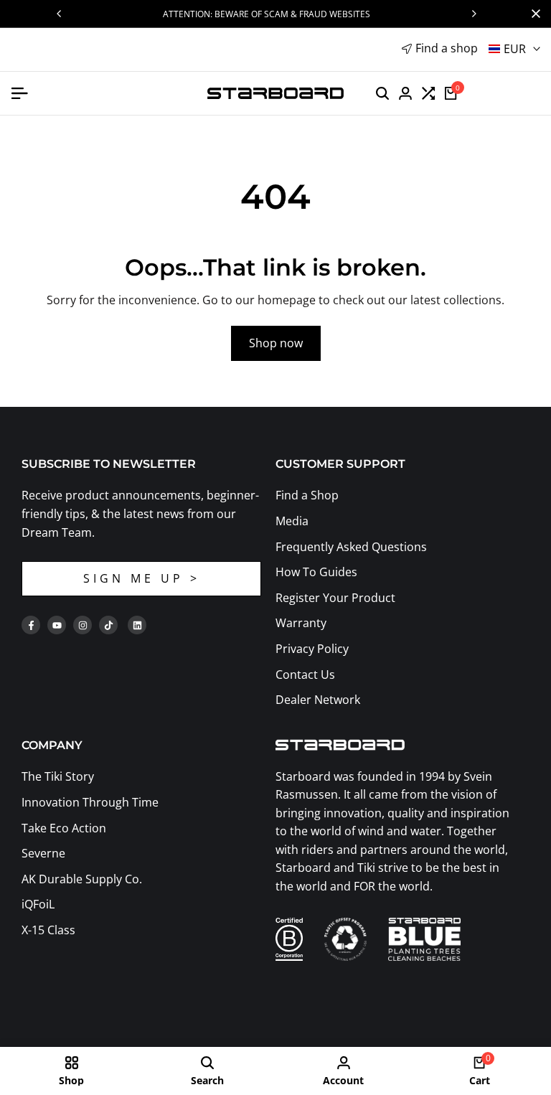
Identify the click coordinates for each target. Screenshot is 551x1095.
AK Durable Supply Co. (82, 879)
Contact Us (305, 674)
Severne (43, 853)
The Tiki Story (58, 776)
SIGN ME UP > (141, 578)
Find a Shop (307, 495)
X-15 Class (48, 930)
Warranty (301, 623)
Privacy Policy (312, 649)
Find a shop (446, 48)
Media (292, 521)
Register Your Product (335, 598)
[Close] (533, 13)
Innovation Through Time (90, 802)
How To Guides (316, 572)
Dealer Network (318, 700)
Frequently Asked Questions (351, 547)
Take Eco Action (64, 828)
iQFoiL (38, 904)
